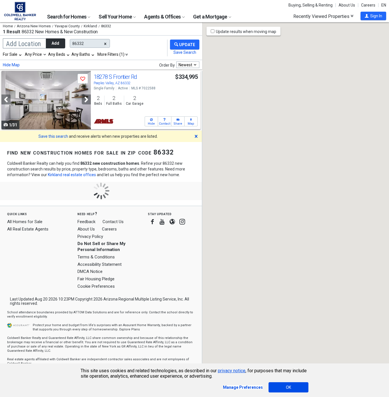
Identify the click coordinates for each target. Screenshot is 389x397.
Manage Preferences (243, 387)
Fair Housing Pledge (95, 278)
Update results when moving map (246, 31)
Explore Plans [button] (129, 329)
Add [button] (55, 43)
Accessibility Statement (99, 264)
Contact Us (113, 221)
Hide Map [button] (11, 65)
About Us (347, 5)
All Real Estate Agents (27, 229)
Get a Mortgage (210, 17)
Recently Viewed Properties (322, 16)
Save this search (53, 136)
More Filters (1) (110, 54)
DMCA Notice (90, 271)
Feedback (86, 222)
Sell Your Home (116, 17)
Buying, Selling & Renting (310, 5)
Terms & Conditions (96, 257)
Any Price (33, 54)
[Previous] (6, 99)
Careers (368, 5)
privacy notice (231, 370)
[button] (373, 16)
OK (288, 387)
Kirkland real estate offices (72, 174)
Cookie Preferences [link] (96, 286)
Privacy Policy (90, 236)
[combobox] (12, 54)
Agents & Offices (162, 17)
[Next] (86, 99)
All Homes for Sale (24, 221)
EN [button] (383, 5)
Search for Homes (67, 17)
